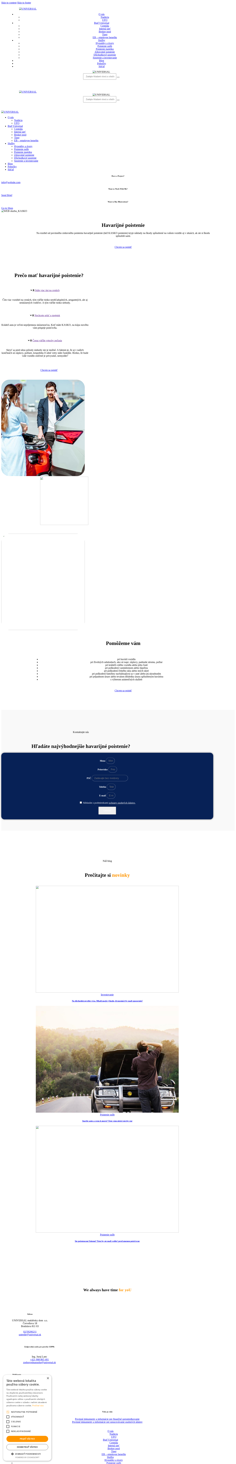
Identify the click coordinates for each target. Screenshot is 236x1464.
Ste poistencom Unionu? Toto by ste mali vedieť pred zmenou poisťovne (107, 1241)
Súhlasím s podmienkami (109, 802)
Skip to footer (24, 2)
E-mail (102, 795)
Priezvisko (103, 769)
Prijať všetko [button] (27, 1438)
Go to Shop (7, 208)
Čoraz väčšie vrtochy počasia (47, 340)
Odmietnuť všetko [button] (27, 1447)
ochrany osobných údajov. (122, 802)
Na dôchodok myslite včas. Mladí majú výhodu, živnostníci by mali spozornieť (107, 1001)
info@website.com (10, 182)
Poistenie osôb (107, 1114)
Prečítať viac (38, 1405)
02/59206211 (30, 1331)
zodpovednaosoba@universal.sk (39, 1362)
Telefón (103, 787)
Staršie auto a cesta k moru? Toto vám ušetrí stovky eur (107, 1121)
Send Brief (6, 195)
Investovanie (107, 994)
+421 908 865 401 (39, 1359)
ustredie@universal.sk (30, 1334)
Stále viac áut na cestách (47, 290)
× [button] (48, 1378)
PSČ (89, 778)
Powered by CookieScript (27, 1457)
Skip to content (9, 2)
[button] (27, 1453)
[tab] (45, 290)
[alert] (27, 1418)
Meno (103, 761)
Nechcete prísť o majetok (47, 315)
